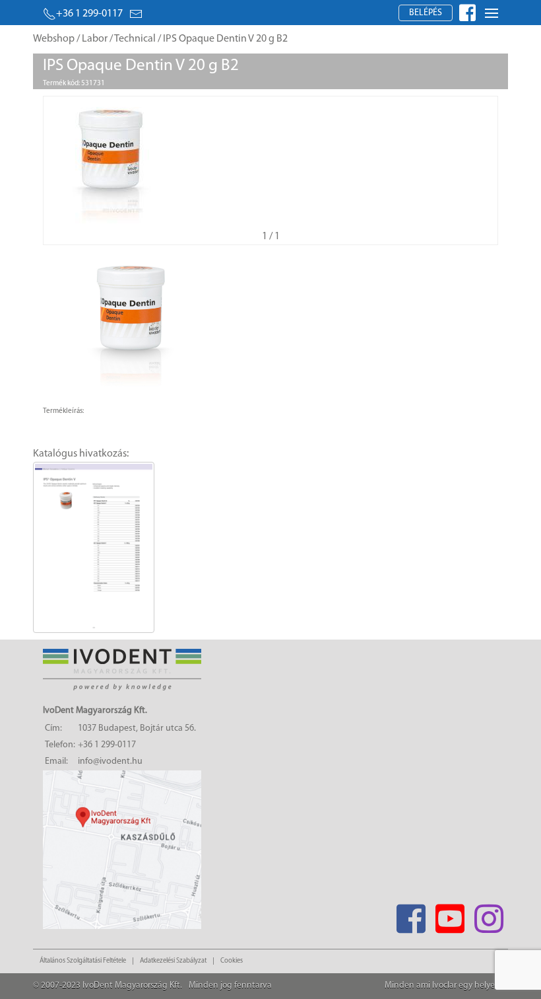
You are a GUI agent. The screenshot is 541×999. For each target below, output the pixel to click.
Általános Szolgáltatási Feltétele (83, 961)
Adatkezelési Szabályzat (173, 961)
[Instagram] (488, 915)
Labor (95, 39)
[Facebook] (410, 915)
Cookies (231, 961)
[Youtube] (449, 915)
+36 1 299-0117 (89, 14)
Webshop (54, 39)
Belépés (425, 13)
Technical (135, 39)
